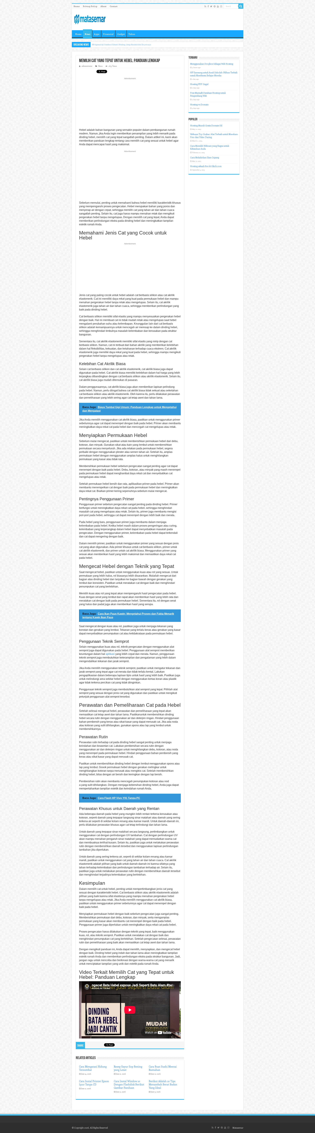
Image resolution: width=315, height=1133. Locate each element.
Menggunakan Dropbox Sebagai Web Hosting (211, 63)
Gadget (121, 34)
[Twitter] (211, 6)
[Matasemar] (89, 19)
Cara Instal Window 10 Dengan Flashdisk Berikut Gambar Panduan (129, 1084)
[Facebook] (208, 6)
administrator (87, 66)
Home (77, 6)
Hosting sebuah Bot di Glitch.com (205, 166)
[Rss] (205, 6)
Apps (96, 34)
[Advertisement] (130, 104)
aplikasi (110, 654)
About (103, 6)
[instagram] (221, 6)
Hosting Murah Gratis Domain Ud (206, 125)
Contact (113, 6)
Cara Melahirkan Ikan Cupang (204, 157)
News (87, 34)
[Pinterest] (214, 6)
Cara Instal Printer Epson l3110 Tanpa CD (94, 1083)
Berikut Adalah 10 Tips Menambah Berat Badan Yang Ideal (163, 1084)
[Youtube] (218, 6)
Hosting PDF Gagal (199, 84)
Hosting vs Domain (199, 104)
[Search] (240, 6)
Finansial (108, 34)
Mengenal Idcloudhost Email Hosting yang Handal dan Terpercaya (121, 44)
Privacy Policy (90, 6)
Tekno (131, 34)
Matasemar (237, 1127)
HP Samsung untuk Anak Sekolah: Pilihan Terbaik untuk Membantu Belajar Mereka (213, 74)
